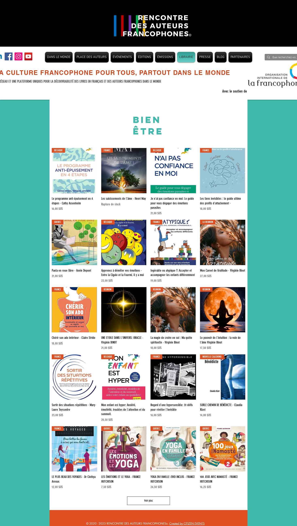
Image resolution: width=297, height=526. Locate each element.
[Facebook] (9, 56)
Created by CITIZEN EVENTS (187, 523)
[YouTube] (28, 56)
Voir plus (148, 500)
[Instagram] (18, 56)
